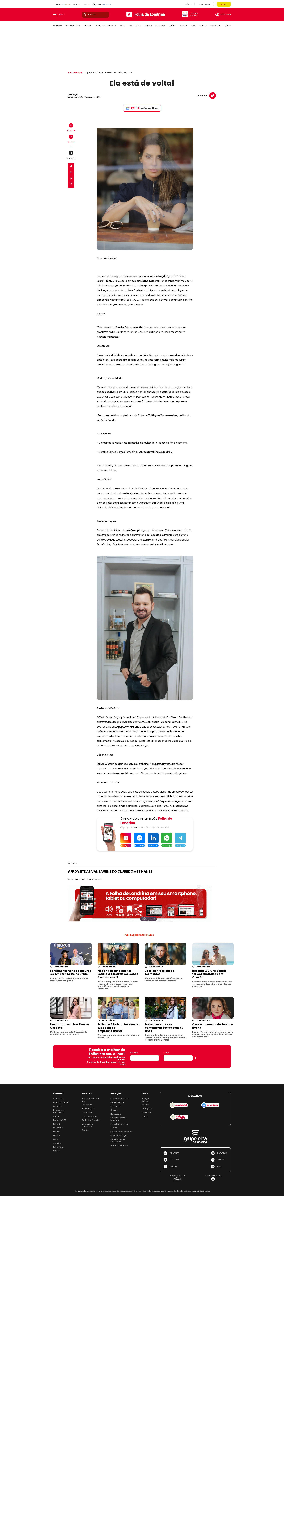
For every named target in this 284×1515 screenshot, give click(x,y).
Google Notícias (146, 1099)
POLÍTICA (172, 25)
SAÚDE (122, 25)
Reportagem (88, 1108)
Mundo (56, 1135)
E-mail (166, 1052)
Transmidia (87, 1112)
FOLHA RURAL (215, 25)
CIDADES (87, 25)
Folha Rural (58, 1147)
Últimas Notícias (61, 1102)
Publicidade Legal (118, 1135)
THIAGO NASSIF (75, 72)
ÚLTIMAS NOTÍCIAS (73, 25)
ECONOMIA (160, 25)
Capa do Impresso (119, 1098)
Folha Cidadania (89, 1116)
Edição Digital (117, 1102)
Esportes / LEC (59, 1120)
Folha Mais (87, 1104)
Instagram (147, 1108)
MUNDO (183, 25)
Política (56, 1131)
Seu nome (134, 1052)
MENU (61, 14)
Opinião (57, 1143)
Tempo (113, 1128)
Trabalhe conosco (119, 1124)
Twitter (145, 1116)
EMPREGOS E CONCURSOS (105, 25)
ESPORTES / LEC (135, 25)
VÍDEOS (228, 25)
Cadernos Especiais (91, 1120)
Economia (58, 1128)
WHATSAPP (57, 25)
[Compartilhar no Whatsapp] (71, 183)
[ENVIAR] (195, 1058)
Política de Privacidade (121, 1131)
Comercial (115, 1106)
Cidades (57, 1106)
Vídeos (56, 1151)
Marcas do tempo (119, 1145)
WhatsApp (58, 1098)
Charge (114, 1110)
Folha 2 (56, 1124)
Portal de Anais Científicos (117, 1140)
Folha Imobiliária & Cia (90, 1099)
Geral (55, 1139)
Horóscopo (115, 1114)
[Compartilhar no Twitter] (71, 178)
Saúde (56, 1116)
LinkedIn (145, 1104)
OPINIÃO (203, 25)
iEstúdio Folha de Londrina (118, 1118)
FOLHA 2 (148, 25)
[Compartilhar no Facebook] (71, 167)
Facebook (146, 1112)
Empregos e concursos (59, 1111)
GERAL (193, 25)
